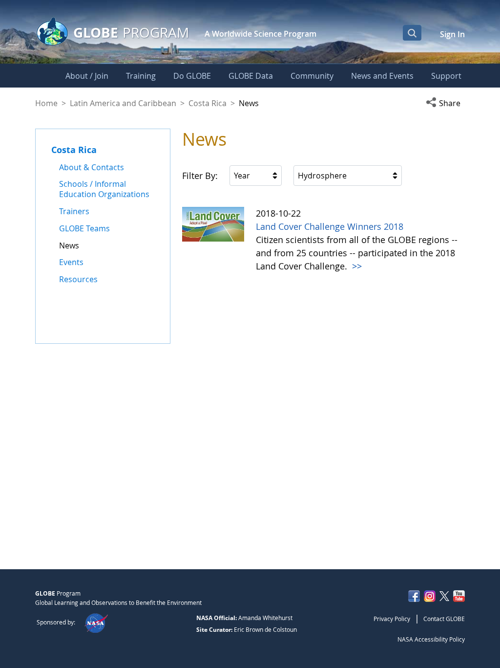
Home (46, 103)
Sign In (452, 34)
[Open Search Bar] (412, 33)
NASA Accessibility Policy (431, 639)
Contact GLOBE (444, 619)
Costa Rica (207, 103)
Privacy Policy (392, 619)
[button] (445, 103)
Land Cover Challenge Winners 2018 (329, 226)
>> (356, 266)
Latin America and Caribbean (123, 103)
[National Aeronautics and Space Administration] (96, 622)
